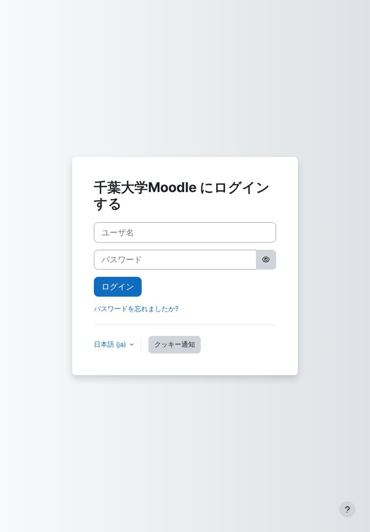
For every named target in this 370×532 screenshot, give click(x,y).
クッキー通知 (174, 344)
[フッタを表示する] (347, 509)
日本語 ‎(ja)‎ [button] (111, 344)
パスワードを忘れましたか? (136, 309)
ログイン (118, 286)
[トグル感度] (266, 260)
